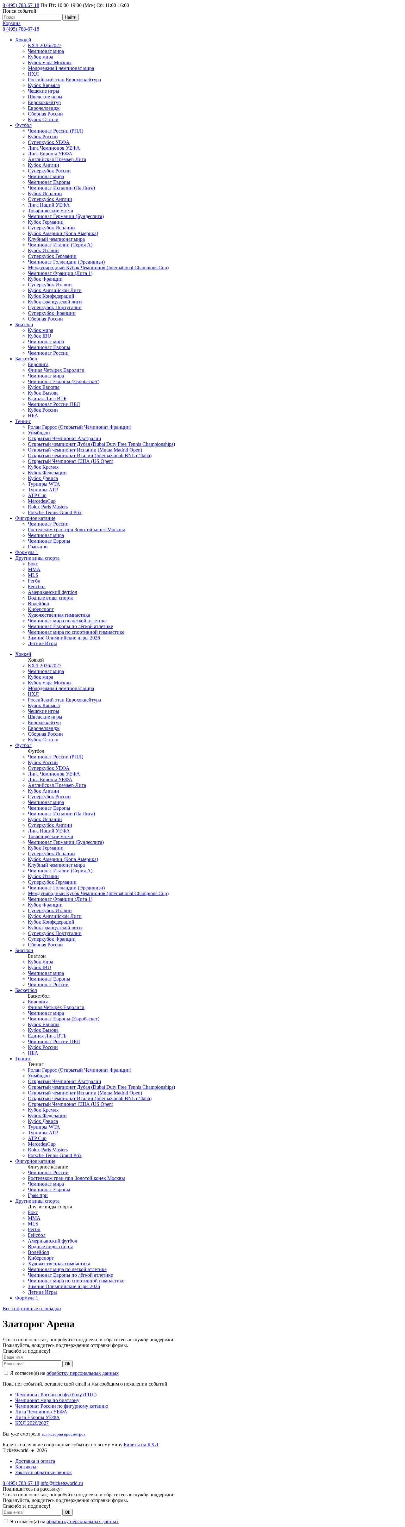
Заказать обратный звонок (43, 1472)
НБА (33, 415)
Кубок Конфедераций (51, 296)
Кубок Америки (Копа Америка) (63, 233)
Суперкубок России (49, 170)
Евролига (38, 364)
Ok (67, 1364)
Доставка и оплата (35, 1461)
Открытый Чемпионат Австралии (64, 438)
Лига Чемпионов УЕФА (54, 148)
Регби (34, 580)
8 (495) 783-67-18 (21, 5)
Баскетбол (26, 358)
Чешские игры (43, 91)
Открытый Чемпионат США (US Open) (70, 461)
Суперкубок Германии (52, 256)
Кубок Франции (45, 279)
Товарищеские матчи (50, 210)
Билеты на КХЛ (141, 1444)
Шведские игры (45, 96)
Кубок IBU (39, 336)
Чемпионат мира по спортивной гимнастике (76, 632)
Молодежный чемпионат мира (61, 68)
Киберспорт (41, 609)
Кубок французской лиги (55, 301)
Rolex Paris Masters (48, 506)
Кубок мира (40, 56)
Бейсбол (37, 586)
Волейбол (38, 603)
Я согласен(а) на (64, 1373)
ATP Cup (37, 495)
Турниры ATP (43, 489)
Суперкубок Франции (52, 313)
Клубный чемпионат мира (56, 239)
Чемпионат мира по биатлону (47, 1400)
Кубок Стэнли (43, 119)
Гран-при (38, 546)
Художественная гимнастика (59, 615)
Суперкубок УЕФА (49, 142)
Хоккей (23, 39)
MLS (33, 575)
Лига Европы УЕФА (50, 153)
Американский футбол (52, 592)
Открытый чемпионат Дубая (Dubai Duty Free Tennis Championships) (101, 444)
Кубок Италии (43, 250)
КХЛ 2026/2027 (44, 45)
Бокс (33, 563)
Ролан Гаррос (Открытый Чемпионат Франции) (79, 427)
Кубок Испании (45, 193)
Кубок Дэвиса (43, 478)
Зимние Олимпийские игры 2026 (64, 637)
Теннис (23, 421)
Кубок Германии (46, 222)
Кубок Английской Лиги (55, 290)
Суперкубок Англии (50, 199)
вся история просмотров (63, 1434)
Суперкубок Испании (51, 227)
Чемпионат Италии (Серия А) (60, 244)
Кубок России (43, 136)
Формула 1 (26, 552)
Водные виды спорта (50, 598)
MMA (34, 569)
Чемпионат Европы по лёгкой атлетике (70, 626)
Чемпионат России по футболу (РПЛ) (56, 1394)
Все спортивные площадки (32, 1308)
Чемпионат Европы (49, 182)
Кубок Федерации (47, 472)
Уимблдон (39, 432)
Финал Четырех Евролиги (56, 370)
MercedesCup (42, 501)
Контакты (25, 1466)
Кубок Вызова (43, 393)
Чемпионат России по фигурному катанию (61, 1406)
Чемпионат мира (46, 51)
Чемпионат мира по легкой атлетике (67, 620)
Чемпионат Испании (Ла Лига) (61, 187)
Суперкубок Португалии (55, 307)
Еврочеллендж (43, 108)
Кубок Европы (43, 387)
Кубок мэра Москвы (50, 62)
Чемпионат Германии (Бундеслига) (66, 216)
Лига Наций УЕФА (49, 205)
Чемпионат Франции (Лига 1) (60, 273)
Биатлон (24, 324)
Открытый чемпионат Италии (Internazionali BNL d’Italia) (90, 455)
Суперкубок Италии (50, 284)
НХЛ (33, 74)
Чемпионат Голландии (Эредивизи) (66, 262)
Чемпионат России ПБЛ (54, 404)
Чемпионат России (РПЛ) (55, 131)
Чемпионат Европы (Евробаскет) (63, 381)
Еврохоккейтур (44, 102)
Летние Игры (42, 643)
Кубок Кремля (43, 467)
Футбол (23, 125)
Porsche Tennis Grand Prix (55, 512)
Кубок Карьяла (44, 85)
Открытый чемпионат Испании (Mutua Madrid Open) (85, 449)
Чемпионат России (48, 353)
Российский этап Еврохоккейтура (64, 79)
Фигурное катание (35, 518)
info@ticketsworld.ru (61, 1483)
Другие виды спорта (37, 558)
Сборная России (45, 113)
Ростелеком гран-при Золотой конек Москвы (76, 529)
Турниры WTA (44, 484)
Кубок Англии (43, 165)
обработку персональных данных (83, 1373)
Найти (70, 17)
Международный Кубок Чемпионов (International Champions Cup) (98, 267)
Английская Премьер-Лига (57, 159)
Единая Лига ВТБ (47, 398)
